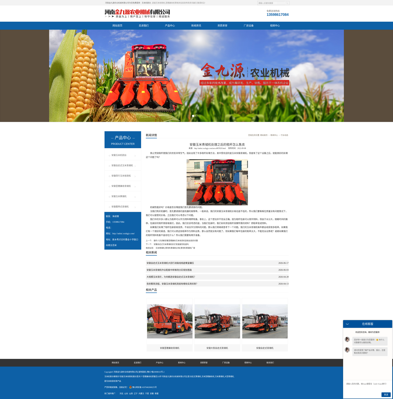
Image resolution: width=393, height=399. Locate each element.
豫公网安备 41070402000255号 (144, 387)
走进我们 (144, 25)
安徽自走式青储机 (264, 348)
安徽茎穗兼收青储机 (121, 186)
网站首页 (117, 25)
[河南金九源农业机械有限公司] (137, 9)
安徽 (152, 394)
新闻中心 (274, 135)
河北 (121, 394)
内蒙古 (141, 394)
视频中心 (275, 25)
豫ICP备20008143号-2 (155, 372)
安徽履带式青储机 (120, 206)
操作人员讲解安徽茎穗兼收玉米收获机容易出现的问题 (175, 241)
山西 (131, 394)
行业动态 (284, 135)
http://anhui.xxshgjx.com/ (123, 233)
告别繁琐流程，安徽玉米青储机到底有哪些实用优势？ (172, 284)
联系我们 (270, 363)
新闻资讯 (196, 25)
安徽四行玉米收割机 (121, 176)
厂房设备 (249, 25)
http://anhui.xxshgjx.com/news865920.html (210, 148)
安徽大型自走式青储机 (217, 348)
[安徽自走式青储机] (265, 300)
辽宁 (136, 394)
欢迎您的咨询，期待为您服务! (367, 332)
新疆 (156, 394)
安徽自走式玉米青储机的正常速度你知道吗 (171, 244)
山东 (126, 394)
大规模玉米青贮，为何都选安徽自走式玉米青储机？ (171, 277)
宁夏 (147, 394)
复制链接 (142, 372)
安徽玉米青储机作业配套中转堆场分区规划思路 (169, 270)
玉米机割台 (146, 3)
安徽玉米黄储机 (118, 196)
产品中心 (170, 25)
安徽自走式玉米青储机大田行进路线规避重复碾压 (170, 263)
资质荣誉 (222, 25)
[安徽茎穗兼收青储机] (170, 300)
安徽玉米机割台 (118, 155)
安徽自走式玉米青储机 (122, 165)
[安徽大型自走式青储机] (217, 300)
